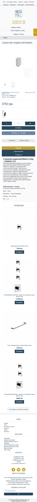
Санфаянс (6, 443)
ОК (18, 494)
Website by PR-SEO (19, 501)
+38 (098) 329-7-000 (18, 21)
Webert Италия (15, 92)
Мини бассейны (8, 448)
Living (7, 94)
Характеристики (18, 151)
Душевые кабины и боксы (11, 441)
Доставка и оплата (9, 426)
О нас (5, 425)
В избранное (12, 140)
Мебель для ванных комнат (11, 446)
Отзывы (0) (18, 155)
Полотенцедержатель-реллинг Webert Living (19, 345)
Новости (6, 428)
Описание (18, 148)
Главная (6, 423)
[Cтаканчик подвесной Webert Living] (6, 84)
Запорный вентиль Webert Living (19, 246)
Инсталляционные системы (11, 445)
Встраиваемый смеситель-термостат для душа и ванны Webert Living (19, 295)
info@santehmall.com (18, 460)
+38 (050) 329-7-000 (18, 23)
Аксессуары (7, 450)
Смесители (7, 438)
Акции (5, 430)
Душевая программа (9, 440)
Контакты (6, 431)
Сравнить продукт (24, 140)
